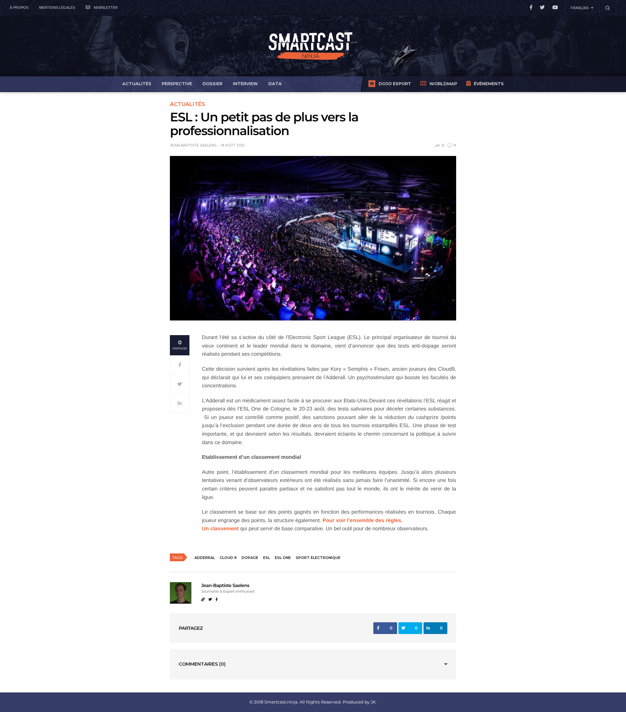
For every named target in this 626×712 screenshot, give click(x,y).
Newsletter (106, 7)
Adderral (204, 557)
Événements (489, 83)
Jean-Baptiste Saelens (193, 145)
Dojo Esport (395, 83)
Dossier (212, 83)
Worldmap (443, 83)
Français (580, 8)
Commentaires (202, 664)
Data (275, 83)
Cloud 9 (228, 557)
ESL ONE (283, 557)
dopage (250, 557)
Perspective (177, 83)
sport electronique (318, 557)
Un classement (220, 529)
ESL (266, 557)
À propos (19, 7)
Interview (245, 83)
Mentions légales (57, 7)
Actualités (136, 83)
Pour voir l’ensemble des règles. (362, 520)
